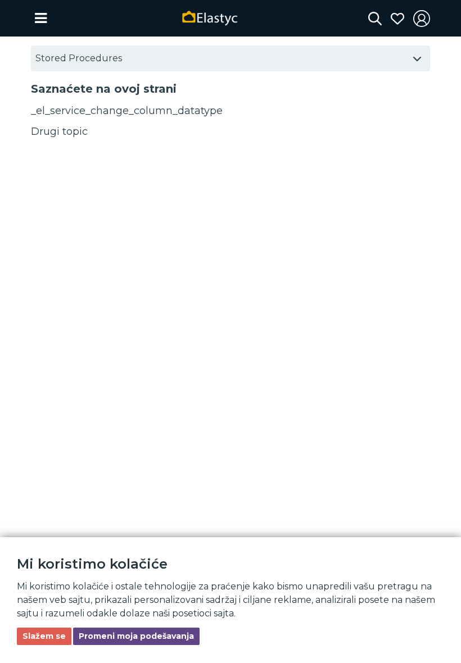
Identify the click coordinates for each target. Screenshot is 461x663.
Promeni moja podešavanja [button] (136, 636)
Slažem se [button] (44, 636)
